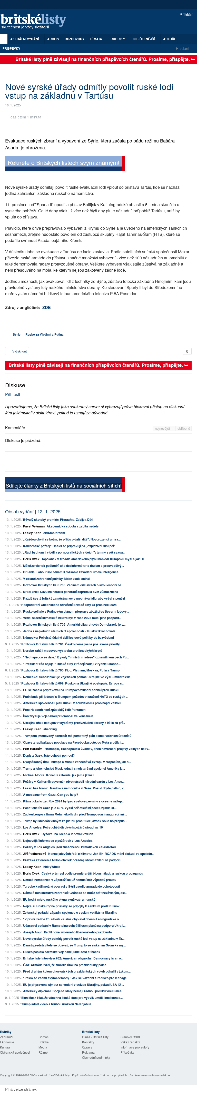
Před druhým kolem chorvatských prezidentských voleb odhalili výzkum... (77, 971)
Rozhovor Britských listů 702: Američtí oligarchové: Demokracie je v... (74, 624)
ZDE (46, 307)
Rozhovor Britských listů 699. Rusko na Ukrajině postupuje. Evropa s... (72, 683)
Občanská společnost (15, 1052)
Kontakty (88, 1042)
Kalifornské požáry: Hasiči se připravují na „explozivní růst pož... (70, 546)
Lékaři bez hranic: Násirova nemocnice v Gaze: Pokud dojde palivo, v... (74, 788)
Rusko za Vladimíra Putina (44, 334)
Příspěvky (11, 48)
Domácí (43, 1037)
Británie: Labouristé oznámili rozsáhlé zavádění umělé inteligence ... (72, 572)
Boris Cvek (31, 559)
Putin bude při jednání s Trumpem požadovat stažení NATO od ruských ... (75, 696)
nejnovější (163, 428)
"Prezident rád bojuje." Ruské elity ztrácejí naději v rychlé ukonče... (72, 663)
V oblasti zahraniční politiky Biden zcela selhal (56, 578)
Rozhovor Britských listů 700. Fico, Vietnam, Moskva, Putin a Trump (70, 670)
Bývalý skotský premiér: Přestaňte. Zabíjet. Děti (58, 519)
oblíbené (184, 428)
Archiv (53, 39)
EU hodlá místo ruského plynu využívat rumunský (59, 899)
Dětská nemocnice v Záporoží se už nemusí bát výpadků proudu (69, 879)
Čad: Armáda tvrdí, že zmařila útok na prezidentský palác (64, 965)
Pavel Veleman (34, 526)
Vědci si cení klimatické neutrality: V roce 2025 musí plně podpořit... (72, 617)
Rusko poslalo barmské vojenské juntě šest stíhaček (61, 952)
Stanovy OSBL (131, 1037)
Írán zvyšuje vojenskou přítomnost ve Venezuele (58, 716)
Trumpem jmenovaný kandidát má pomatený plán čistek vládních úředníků (77, 735)
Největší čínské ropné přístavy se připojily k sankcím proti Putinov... (72, 906)
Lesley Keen (32, 533)
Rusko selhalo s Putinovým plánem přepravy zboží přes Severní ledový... (76, 611)
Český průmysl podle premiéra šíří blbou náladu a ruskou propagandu (92, 873)
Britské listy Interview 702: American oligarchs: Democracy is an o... (73, 958)
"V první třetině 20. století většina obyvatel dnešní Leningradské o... (72, 919)
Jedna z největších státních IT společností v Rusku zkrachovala (69, 631)
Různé (43, 1052)
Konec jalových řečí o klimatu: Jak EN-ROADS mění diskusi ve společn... (101, 853)
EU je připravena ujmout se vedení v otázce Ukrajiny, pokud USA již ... (73, 984)
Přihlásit (186, 14)
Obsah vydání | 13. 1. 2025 (33, 511)
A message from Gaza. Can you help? (50, 794)
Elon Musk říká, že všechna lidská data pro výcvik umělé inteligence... (72, 997)
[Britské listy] (65, 164)
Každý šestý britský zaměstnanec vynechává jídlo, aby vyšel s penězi (74, 598)
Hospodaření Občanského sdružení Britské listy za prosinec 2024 (69, 604)
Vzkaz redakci (130, 1042)
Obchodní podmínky (96, 1057)
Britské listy (36, 22)
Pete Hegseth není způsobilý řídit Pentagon (54, 709)
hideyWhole (51, 866)
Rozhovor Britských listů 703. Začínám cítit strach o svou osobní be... (73, 585)
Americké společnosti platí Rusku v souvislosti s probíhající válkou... (73, 703)
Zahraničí (6, 1037)
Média (42, 1047)
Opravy (87, 1047)
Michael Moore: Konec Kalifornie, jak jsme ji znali (58, 775)
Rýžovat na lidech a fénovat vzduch (67, 834)
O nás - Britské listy (95, 1037)
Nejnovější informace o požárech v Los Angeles (58, 840)
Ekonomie (7, 1042)
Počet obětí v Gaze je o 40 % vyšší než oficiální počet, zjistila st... (69, 807)
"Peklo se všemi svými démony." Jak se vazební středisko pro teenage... (76, 978)
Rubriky (118, 39)
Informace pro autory (135, 1047)
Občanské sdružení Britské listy (50, 1075)
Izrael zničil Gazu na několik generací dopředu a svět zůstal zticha (70, 591)
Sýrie (17, 334)
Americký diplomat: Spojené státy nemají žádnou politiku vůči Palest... (74, 991)
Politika (43, 1042)
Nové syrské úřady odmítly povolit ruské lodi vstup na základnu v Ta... (73, 938)
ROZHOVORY (74, 39)
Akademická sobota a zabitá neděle (72, 526)
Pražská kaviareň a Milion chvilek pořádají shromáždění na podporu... (73, 860)
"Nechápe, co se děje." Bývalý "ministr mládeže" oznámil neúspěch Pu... (76, 657)
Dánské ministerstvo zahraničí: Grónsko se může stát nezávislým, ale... (75, 892)
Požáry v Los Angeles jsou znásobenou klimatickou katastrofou (69, 847)
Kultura (5, 1047)
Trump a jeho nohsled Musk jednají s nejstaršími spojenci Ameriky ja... (74, 768)
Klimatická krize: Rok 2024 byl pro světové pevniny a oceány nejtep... (73, 801)
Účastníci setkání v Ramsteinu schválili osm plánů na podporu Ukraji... (74, 925)
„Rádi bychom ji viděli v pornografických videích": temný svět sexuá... (74, 552)
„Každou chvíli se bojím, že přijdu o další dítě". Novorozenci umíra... (72, 539)
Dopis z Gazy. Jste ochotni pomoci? (49, 755)
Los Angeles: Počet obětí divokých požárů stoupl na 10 (63, 827)
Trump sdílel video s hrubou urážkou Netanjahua (56, 1004)
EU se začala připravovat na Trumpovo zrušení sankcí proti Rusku (71, 690)
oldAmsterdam (54, 533)
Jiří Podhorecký (34, 853)
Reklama (88, 1052)
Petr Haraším (33, 748)
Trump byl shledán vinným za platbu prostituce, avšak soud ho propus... (75, 821)
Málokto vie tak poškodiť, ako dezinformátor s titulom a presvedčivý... (73, 565)
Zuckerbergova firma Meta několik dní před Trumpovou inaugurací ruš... (75, 814)
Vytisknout (19, 351)
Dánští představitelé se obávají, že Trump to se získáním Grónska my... (74, 945)
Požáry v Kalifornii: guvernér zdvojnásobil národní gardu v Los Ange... (73, 781)
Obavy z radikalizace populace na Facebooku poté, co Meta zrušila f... (73, 742)
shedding (50, 729)
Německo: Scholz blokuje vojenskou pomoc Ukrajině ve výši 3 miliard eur (76, 677)
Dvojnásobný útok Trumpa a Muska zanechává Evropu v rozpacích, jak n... (77, 761)
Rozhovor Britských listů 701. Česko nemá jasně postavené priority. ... (72, 644)
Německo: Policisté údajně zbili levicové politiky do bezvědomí (68, 637)
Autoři (169, 39)
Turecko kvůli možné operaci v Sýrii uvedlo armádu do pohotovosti (71, 886)
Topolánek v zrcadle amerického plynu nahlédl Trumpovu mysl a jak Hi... (94, 559)
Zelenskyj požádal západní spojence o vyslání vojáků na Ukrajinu (70, 912)
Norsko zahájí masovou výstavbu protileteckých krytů (62, 650)
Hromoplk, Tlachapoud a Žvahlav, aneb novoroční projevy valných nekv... (97, 748)
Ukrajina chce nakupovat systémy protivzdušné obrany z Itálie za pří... (74, 722)
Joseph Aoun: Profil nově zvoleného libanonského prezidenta (67, 932)
